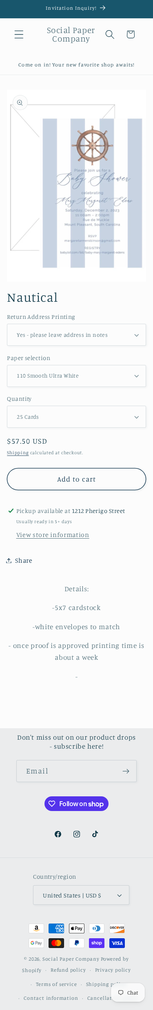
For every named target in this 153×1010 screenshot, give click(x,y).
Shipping (18, 452)
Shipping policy (106, 984)
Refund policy (68, 970)
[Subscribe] (125, 771)
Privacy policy (113, 970)
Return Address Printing (41, 316)
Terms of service (56, 984)
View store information (52, 534)
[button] (19, 34)
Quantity (19, 398)
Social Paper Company (71, 959)
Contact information (51, 998)
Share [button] (23, 560)
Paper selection (28, 358)
